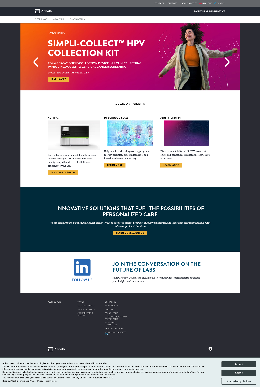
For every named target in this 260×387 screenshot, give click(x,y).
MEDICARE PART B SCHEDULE (85, 314)
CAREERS (109, 310)
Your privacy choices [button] (239, 381)
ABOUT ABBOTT (189, 3)
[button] (215, 3)
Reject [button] (239, 373)
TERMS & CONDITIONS (114, 329)
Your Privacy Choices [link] (115, 332)
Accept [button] (238, 364)
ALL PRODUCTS (54, 302)
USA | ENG (207, 3)
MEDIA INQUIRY (111, 306)
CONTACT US (110, 302)
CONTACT (159, 3)
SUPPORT (172, 3)
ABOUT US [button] (58, 19)
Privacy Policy (36, 381)
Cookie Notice (18, 381)
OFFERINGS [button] (41, 19)
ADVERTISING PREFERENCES (111, 324)
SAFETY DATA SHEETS (86, 306)
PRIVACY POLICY (112, 313)
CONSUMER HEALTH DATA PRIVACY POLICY (116, 318)
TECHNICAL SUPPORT (86, 310)
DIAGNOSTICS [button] (77, 19)
